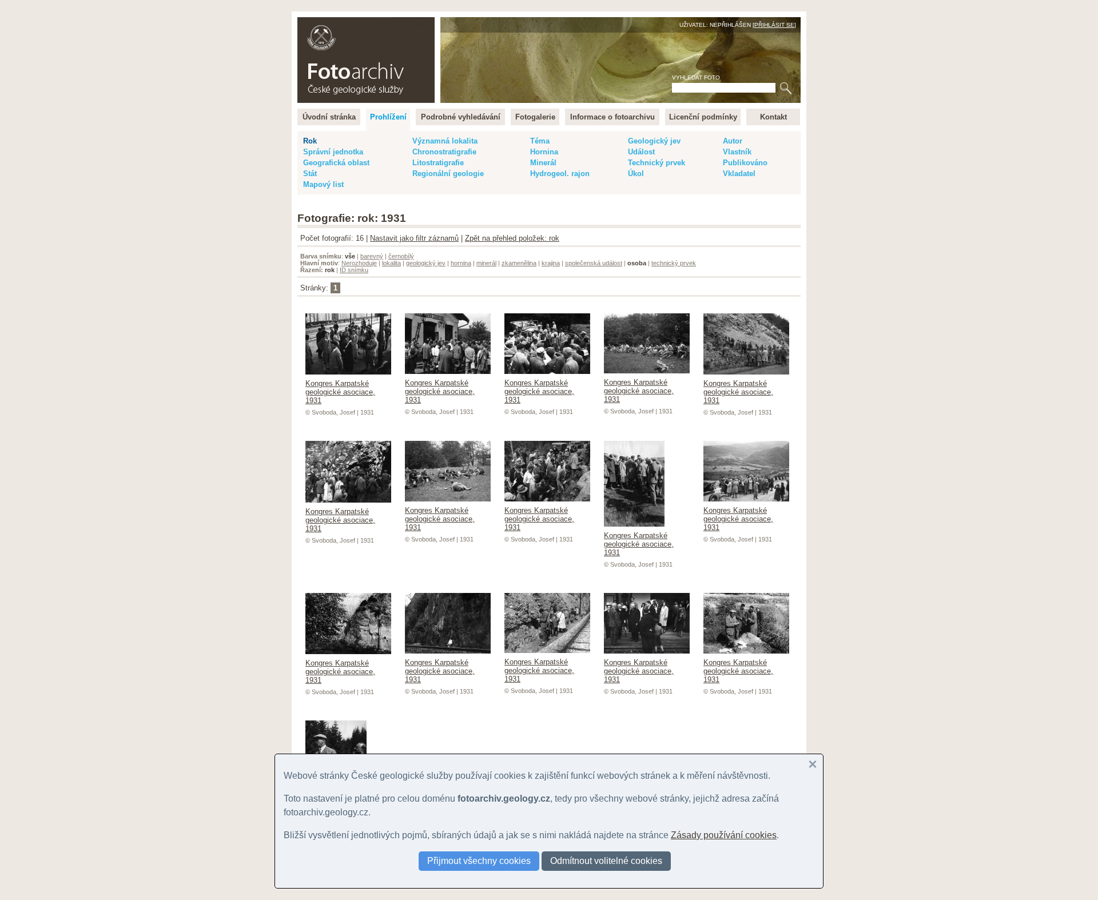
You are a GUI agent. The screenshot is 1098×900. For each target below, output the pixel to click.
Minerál (543, 162)
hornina (461, 263)
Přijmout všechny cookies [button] (479, 861)
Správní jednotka (333, 152)
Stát (310, 173)
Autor (732, 141)
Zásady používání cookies (724, 835)
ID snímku (354, 269)
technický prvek (673, 263)
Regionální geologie (448, 173)
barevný (371, 256)
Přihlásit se (774, 25)
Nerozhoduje (359, 263)
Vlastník (737, 152)
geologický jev (425, 263)
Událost (641, 152)
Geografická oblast (336, 162)
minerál (486, 263)
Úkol (636, 173)
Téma (540, 141)
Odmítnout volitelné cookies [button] (606, 861)
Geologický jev (654, 141)
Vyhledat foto (696, 77)
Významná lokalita (445, 141)
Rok (310, 141)
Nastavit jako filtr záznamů (414, 238)
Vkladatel (739, 173)
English (420, 23)
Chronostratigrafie (444, 152)
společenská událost (593, 263)
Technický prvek (656, 162)
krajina (551, 263)
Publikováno (745, 162)
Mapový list (323, 184)
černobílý (401, 256)
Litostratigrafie (438, 162)
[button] (812, 764)
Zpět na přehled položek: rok (512, 238)
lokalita (391, 263)
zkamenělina (519, 263)
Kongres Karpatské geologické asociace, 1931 (340, 392)
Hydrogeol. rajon (560, 173)
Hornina (544, 152)
